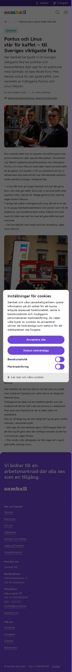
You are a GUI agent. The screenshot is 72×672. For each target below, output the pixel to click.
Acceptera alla (36, 339)
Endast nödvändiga (36, 350)
